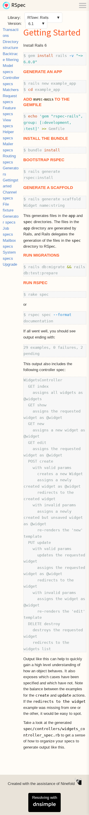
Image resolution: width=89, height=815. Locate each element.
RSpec (18, 5)
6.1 (31, 23)
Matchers (11, 90)
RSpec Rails (38, 17)
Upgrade (10, 264)
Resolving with (44, 797)
